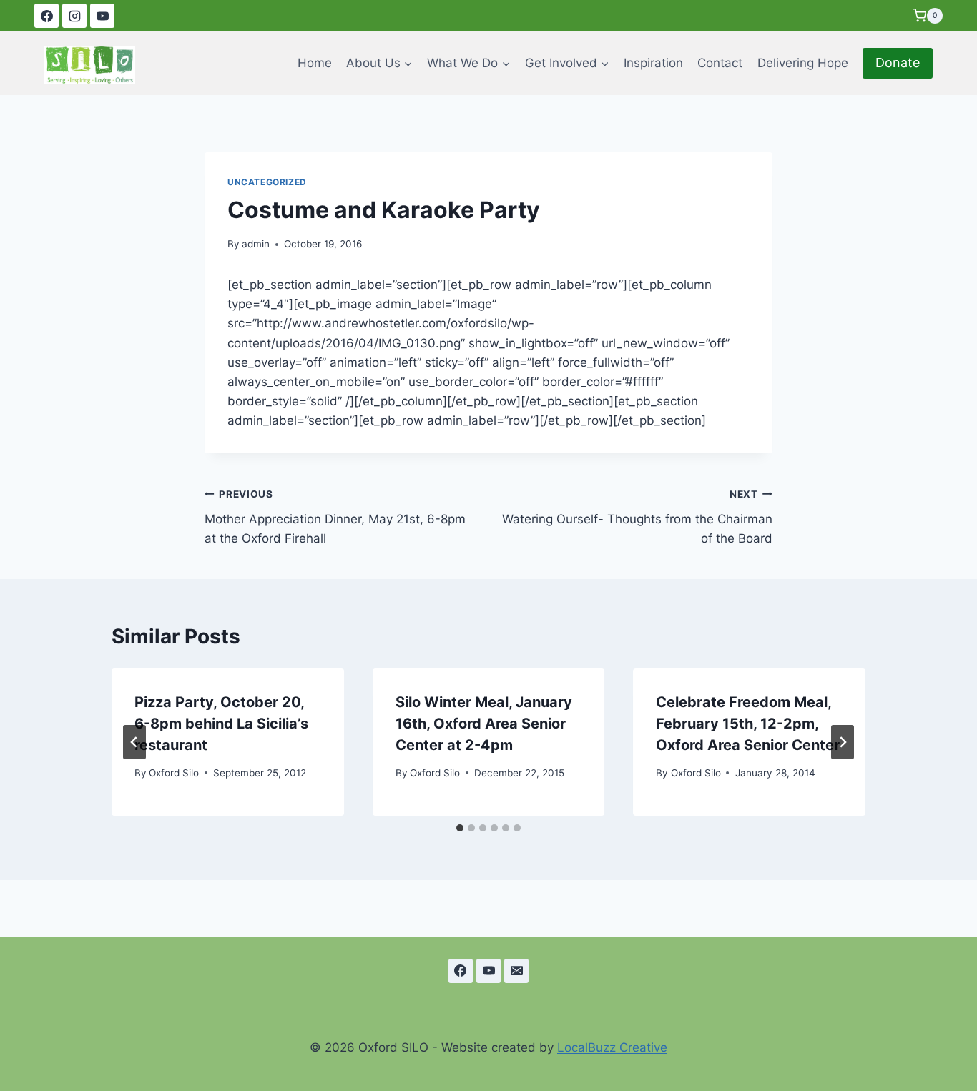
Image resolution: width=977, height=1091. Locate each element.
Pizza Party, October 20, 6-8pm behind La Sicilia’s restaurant (221, 723)
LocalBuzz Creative (612, 1047)
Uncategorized (267, 182)
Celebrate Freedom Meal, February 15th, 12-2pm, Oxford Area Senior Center (748, 723)
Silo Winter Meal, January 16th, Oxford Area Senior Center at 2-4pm (484, 723)
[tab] (459, 827)
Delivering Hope (802, 63)
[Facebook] (46, 16)
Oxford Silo (174, 773)
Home (315, 63)
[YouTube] (102, 16)
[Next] (842, 742)
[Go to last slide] (134, 742)
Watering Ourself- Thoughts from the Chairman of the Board (637, 517)
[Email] (516, 971)
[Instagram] (74, 16)
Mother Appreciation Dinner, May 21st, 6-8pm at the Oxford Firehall (335, 517)
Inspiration (653, 63)
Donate (897, 62)
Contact (719, 63)
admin (256, 244)
